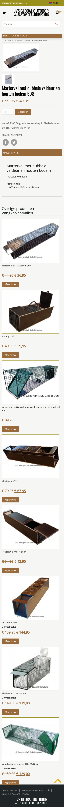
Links (47, 790)
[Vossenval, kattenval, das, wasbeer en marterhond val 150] (30, 382)
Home (5, 36)
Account (16, 793)
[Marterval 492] (30, 456)
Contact (5, 793)
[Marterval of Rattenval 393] (30, 240)
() (59, 12)
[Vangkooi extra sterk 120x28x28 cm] (30, 739)
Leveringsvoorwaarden (32, 790)
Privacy (25, 793)
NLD (55, 3)
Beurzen (14, 790)
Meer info (10, 284)
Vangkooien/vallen (20, 36)
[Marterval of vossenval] (30, 668)
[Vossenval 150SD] (30, 597)
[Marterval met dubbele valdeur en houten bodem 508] (21, 58)
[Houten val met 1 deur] (30, 526)
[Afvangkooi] (30, 311)
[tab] (32, 152)
